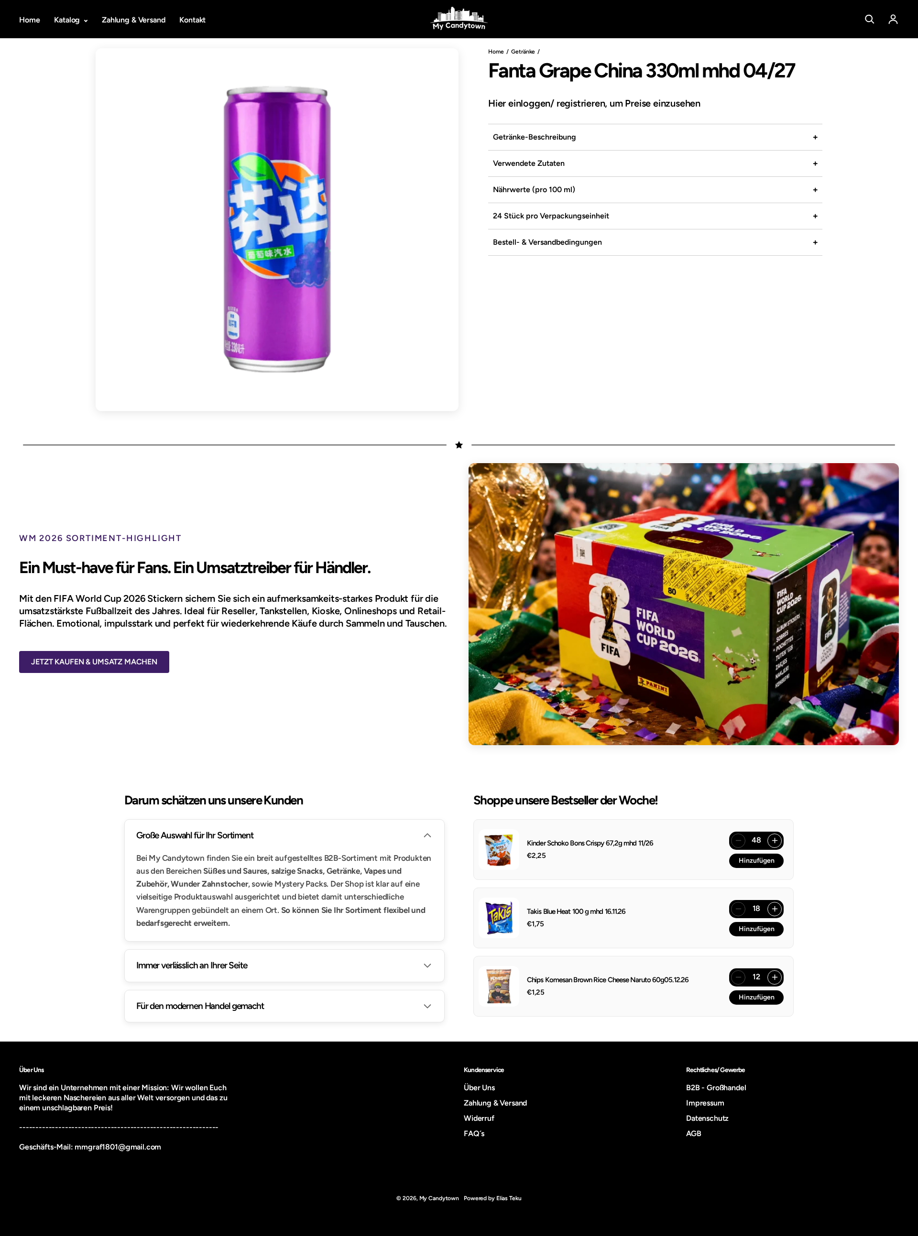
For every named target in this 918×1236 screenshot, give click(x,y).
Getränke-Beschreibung (534, 136)
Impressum (705, 1102)
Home (29, 19)
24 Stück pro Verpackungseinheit (551, 215)
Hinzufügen (757, 861)
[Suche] (869, 19)
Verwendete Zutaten (529, 163)
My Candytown (439, 1198)
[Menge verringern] (738, 841)
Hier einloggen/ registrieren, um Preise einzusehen (594, 103)
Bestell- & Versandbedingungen (547, 242)
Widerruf (479, 1118)
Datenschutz (707, 1118)
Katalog (68, 19)
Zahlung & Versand (133, 19)
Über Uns (479, 1087)
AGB (693, 1133)
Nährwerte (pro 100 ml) (534, 189)
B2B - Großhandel (716, 1087)
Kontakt (192, 19)
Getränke (523, 51)
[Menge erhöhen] (774, 841)
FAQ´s (474, 1133)
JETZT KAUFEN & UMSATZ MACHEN (94, 661)
